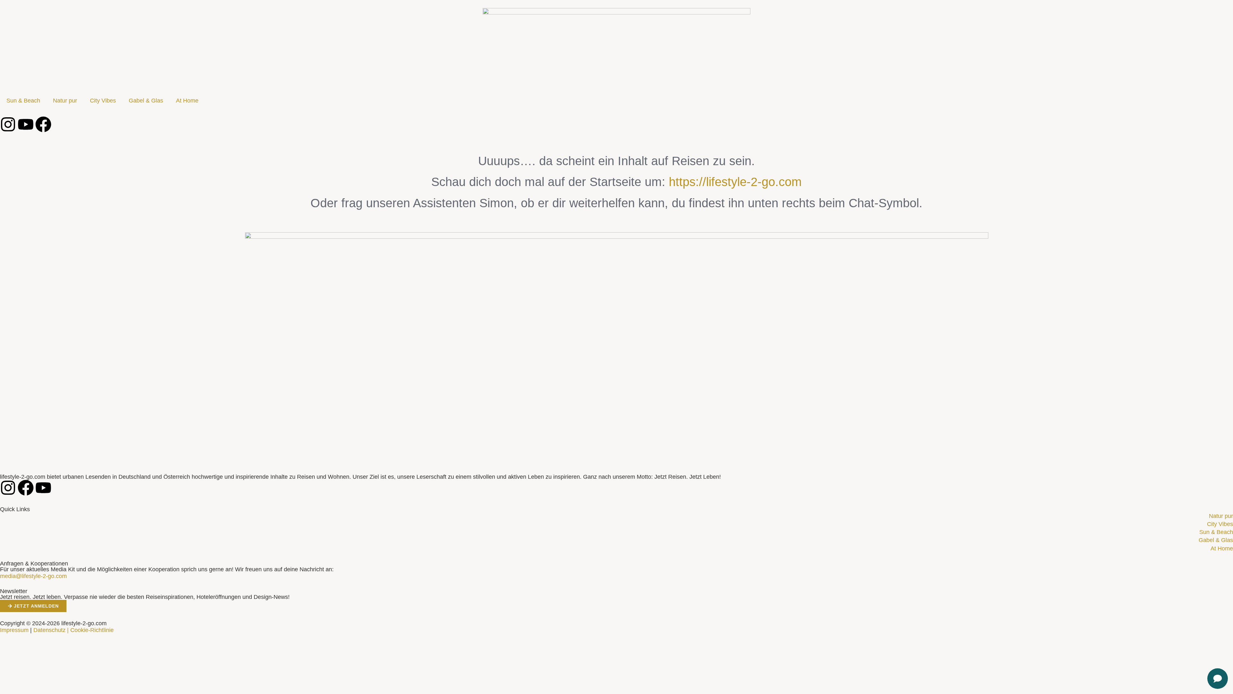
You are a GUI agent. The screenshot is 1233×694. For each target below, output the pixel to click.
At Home (187, 100)
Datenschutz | (51, 630)
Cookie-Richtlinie (92, 630)
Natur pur (65, 100)
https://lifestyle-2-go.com (735, 182)
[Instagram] (8, 124)
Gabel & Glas (146, 100)
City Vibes (103, 100)
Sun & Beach (23, 100)
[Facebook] (43, 124)
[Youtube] (26, 124)
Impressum (14, 630)
